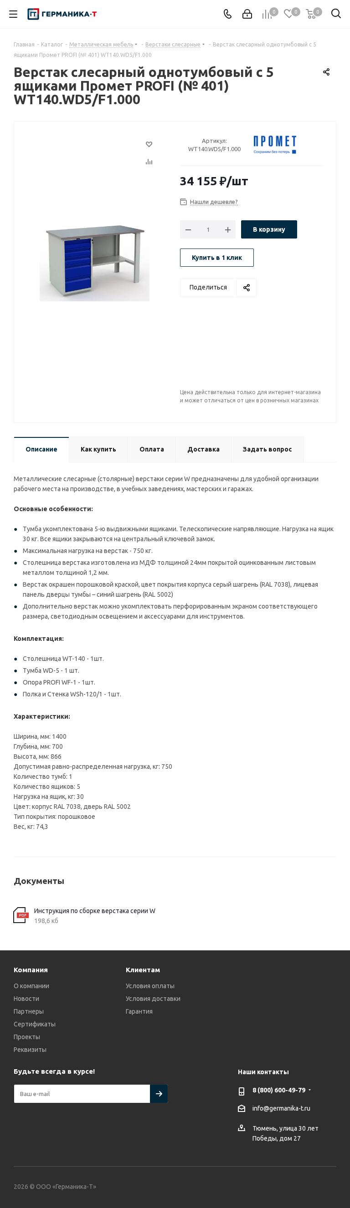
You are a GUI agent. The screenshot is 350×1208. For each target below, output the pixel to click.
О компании (31, 986)
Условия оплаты (150, 986)
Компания (31, 970)
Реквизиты (30, 1049)
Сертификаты (35, 1024)
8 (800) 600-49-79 (278, 1090)
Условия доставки (153, 998)
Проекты (27, 1037)
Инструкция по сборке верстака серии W (94, 910)
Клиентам (143, 970)
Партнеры (29, 1011)
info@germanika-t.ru (281, 1108)
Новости (26, 998)
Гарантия (139, 1011)
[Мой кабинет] (247, 14)
